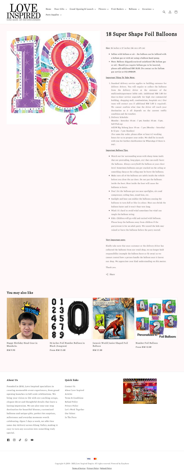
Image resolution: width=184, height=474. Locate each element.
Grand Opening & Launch (81, 9)
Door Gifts (59, 9)
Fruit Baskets (117, 9)
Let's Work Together (74, 409)
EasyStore (125, 463)
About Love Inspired (74, 390)
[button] (164, 12)
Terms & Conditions (74, 398)
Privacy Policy (71, 405)
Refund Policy (71, 401)
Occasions (146, 9)
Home (48, 9)
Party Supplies (52, 15)
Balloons (133, 9)
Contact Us (70, 386)
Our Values (70, 413)
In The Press (71, 417)
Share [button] (112, 274)
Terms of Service (79, 468)
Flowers (102, 9)
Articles (68, 394)
